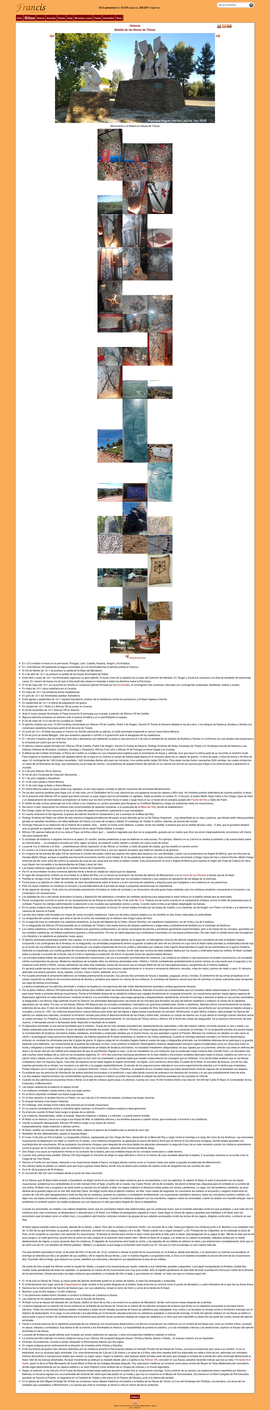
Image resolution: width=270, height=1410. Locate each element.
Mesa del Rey (148, 807)
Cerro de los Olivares (194, 875)
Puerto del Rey (199, 799)
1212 (141, 900)
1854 (104, 1054)
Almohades (123, 685)
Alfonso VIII (151, 1359)
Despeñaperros (72, 1284)
